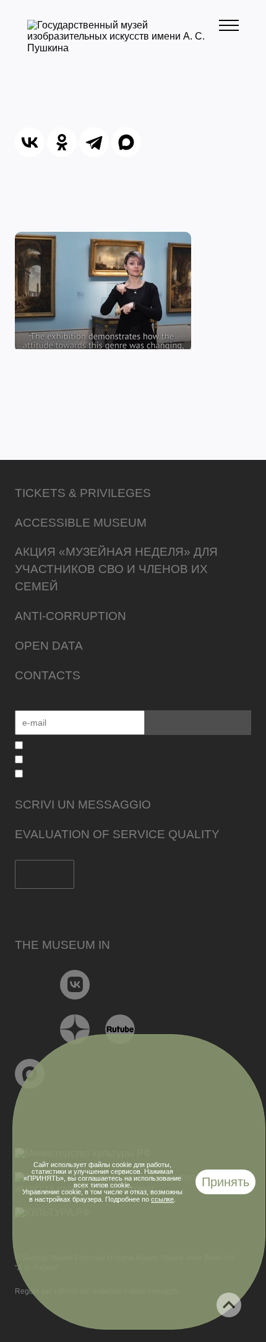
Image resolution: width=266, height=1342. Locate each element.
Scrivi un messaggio (83, 804)
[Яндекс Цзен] (75, 1029)
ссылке (162, 1199)
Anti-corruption (70, 615)
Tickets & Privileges (83, 492)
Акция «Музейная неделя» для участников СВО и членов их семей (116, 569)
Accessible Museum (81, 522)
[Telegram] (94, 142)
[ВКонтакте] (30, 142)
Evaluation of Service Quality (117, 834)
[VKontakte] (75, 985)
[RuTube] (120, 1029)
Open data (49, 645)
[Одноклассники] (62, 142)
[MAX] (126, 142)
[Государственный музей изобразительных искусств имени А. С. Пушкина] (123, 48)
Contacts (47, 675)
